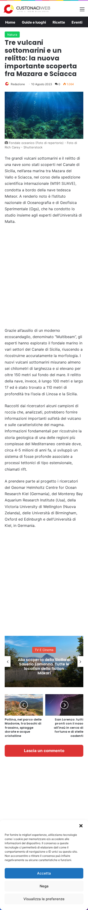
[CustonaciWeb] (27, 9)
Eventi (77, 22)
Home (10, 22)
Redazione (18, 84)
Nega (44, 886)
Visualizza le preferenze (44, 899)
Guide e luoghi (34, 22)
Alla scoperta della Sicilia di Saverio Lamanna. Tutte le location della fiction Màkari (44, 666)
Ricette (59, 22)
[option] (44, 661)
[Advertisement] (44, 276)
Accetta (44, 873)
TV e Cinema (44, 650)
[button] (81, 825)
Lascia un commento (44, 750)
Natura (12, 34)
